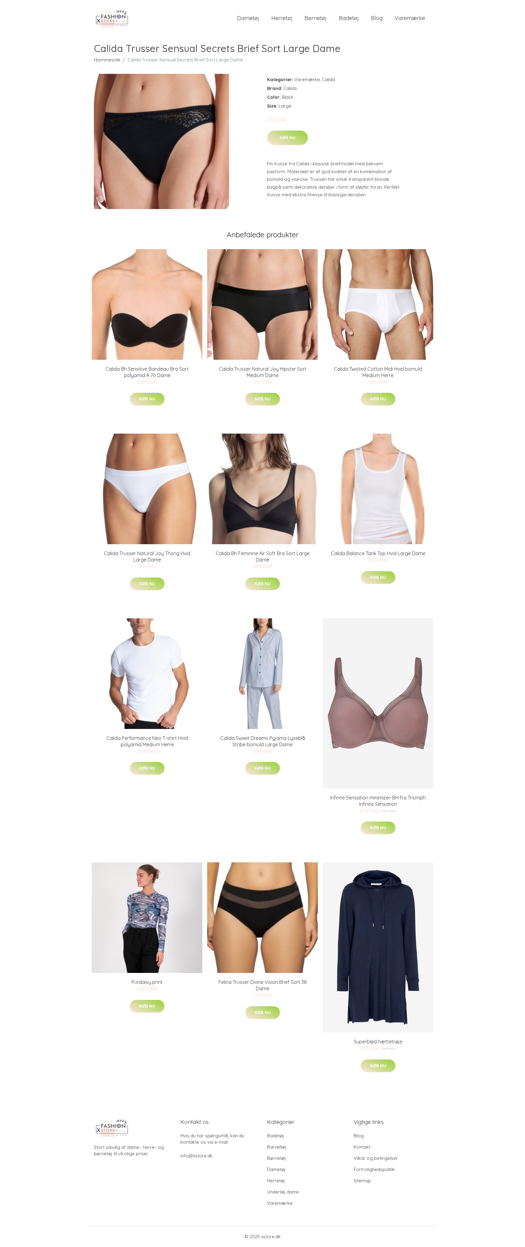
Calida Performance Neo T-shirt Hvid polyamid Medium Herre (147, 741)
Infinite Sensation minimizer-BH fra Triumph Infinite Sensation (378, 801)
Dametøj (248, 18)
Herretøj (281, 18)
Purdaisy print (147, 982)
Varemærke (410, 18)
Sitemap (362, 1180)
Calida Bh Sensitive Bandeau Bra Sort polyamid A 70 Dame (147, 372)
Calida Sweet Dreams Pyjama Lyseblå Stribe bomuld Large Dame (262, 741)
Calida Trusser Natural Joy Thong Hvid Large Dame (147, 556)
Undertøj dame (283, 1192)
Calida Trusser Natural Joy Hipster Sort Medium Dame (263, 372)
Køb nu (288, 137)
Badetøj (349, 18)
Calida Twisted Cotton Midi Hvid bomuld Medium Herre (378, 372)
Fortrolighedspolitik (374, 1169)
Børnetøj (315, 18)
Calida (328, 79)
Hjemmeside (107, 60)
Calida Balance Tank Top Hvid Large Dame (378, 553)
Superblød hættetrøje (378, 1042)
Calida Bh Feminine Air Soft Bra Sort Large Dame (263, 556)
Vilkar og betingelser (376, 1158)
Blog (377, 18)
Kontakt (362, 1147)
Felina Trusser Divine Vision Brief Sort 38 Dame (262, 985)
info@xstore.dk (196, 1156)
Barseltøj (277, 1147)
